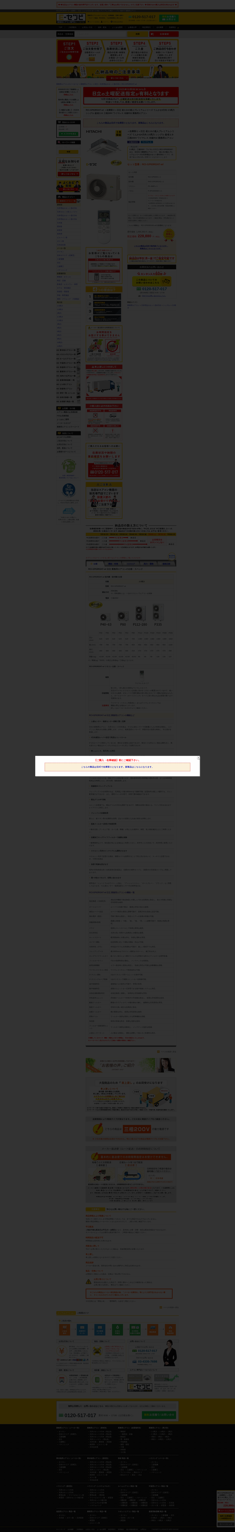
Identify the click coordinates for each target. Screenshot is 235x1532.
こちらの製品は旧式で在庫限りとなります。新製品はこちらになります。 (117, 767)
